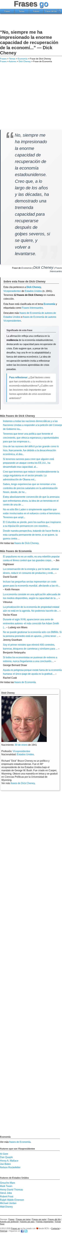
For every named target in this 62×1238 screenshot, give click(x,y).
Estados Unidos (33, 291)
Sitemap (3, 1231)
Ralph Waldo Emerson (12, 1200)
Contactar (55, 1228)
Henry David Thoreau (11, 1189)
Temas (22, 11)
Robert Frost (6, 1196)
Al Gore (4, 1154)
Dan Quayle (6, 1157)
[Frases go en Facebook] (22, 1231)
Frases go (15, 1228)
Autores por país (27, 1221)
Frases (7, 11)
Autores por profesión (9, 1221)
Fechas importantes (45, 1221)
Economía (22, 58)
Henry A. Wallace (9, 1160)
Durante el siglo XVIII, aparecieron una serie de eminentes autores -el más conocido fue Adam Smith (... (31, 623)
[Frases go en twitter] (25, 1231)
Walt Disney (6, 1206)
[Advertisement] (31, 22)
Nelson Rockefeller (10, 1167)
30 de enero (21, 745)
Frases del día (51, 11)
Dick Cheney (25, 61)
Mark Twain (6, 1186)
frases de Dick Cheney (26, 543)
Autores (36, 11)
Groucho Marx (7, 1182)
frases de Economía (25, 682)
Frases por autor (39, 1219)
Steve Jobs (6, 1193)
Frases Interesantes (32, 307)
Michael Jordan (8, 1203)
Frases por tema (23, 1219)
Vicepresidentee (12, 291)
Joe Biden (5, 1164)
